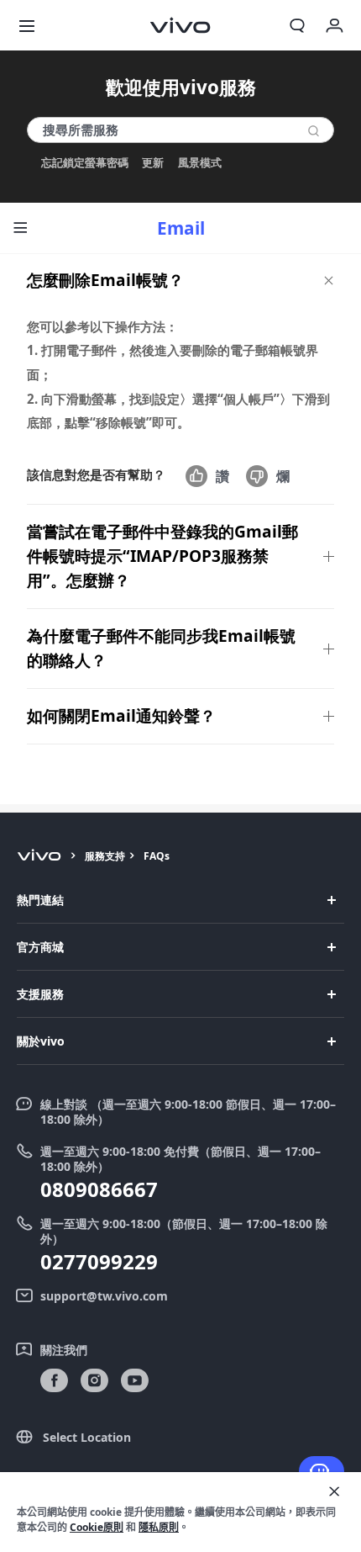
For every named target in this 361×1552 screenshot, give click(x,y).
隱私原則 (159, 1527)
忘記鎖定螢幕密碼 (84, 162)
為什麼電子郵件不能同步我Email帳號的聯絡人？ (161, 648)
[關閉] (334, 1491)
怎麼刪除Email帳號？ (105, 280)
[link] (54, 1381)
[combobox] (180, 130)
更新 (153, 162)
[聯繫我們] (321, 1471)
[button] (27, 25)
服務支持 (105, 856)
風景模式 (200, 162)
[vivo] (41, 856)
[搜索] (313, 130)
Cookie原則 (96, 1527)
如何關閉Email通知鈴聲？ (121, 716)
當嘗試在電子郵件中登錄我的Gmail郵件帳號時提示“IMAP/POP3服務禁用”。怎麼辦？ (162, 556)
